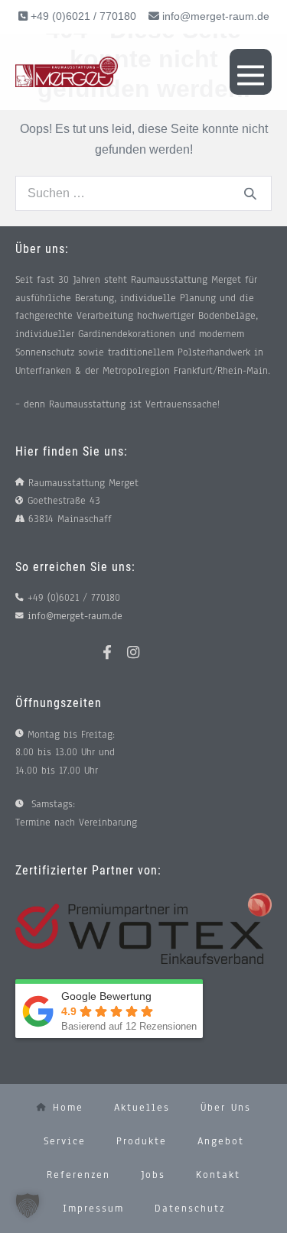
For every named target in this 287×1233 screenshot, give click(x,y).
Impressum (93, 1208)
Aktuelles (142, 1108)
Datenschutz (190, 1208)
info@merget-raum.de (215, 16)
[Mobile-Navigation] (251, 72)
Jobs (153, 1175)
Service (65, 1141)
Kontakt (218, 1175)
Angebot (220, 1141)
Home (65, 1108)
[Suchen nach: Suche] (143, 193)
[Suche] (250, 193)
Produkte (141, 1141)
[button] (27, 1205)
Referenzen (78, 1175)
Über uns (226, 1108)
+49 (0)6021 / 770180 (82, 16)
